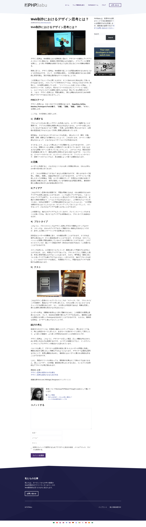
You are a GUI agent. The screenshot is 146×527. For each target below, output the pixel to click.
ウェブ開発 (51, 395)
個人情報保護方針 (115, 507)
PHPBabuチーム (93, 5)
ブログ (104, 5)
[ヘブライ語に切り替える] (76, 522)
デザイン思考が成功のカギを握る (43, 372)
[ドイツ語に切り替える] (73, 522)
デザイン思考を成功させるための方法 (44, 375)
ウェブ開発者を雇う (79, 5)
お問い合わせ (115, 5)
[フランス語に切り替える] (69, 522)
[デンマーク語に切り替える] (57, 522)
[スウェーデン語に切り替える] (92, 522)
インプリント (103, 507)
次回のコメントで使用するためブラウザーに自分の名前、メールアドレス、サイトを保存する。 (61, 448)
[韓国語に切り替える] (82, 522)
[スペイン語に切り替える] (89, 522)
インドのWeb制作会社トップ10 (57, 399)
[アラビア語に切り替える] (53, 522)
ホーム (67, 5)
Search (96, 34)
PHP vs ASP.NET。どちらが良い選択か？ (60, 397)
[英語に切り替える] (63, 522)
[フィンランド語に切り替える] (66, 522)
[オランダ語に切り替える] (60, 522)
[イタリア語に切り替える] (79, 522)
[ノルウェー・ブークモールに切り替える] (85, 522)
